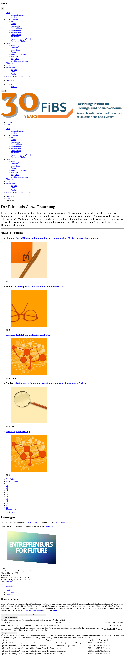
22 (7, 508)
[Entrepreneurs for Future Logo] (31, 564)
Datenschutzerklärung (32, 610)
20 (7, 503)
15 (7, 492)
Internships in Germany (18, 431)
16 (7, 494)
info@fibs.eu (11, 582)
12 (7, 486)
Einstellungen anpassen (10, 615)
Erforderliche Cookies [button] (9, 617)
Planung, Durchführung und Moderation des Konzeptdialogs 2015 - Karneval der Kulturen (52, 238)
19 (7, 501)
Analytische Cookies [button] (9, 633)
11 (7, 483)
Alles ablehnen (26, 615)
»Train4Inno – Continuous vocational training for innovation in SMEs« (50, 383)
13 (7, 488)
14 (7, 490)
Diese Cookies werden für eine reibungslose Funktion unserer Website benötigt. (34, 620)
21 (7, 505)
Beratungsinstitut (34, 522)
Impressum (57, 610)
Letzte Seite (10, 512)
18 (7, 499)
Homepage (10, 196)
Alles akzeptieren (39, 615)
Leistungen (10, 198)
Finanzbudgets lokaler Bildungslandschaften (28, 335)
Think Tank (60, 522)
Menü (4, 91)
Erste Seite (10, 479)
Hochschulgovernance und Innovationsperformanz (38, 286)
